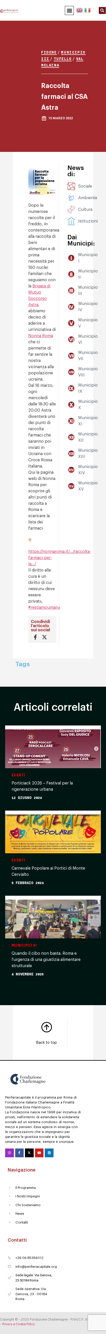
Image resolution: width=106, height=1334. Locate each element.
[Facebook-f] (19, 1152)
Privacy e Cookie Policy (18, 1324)
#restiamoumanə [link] (44, 607)
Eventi (18, 775)
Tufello (63, 58)
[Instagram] (9, 1152)
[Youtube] (39, 1152)
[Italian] (87, 9)
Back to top (46, 1042)
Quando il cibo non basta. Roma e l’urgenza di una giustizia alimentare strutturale (46, 959)
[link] (40, 336)
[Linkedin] (49, 1152)
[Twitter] (29, 1152)
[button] (69, 10)
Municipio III (24, 945)
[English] (79, 9)
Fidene (49, 52)
